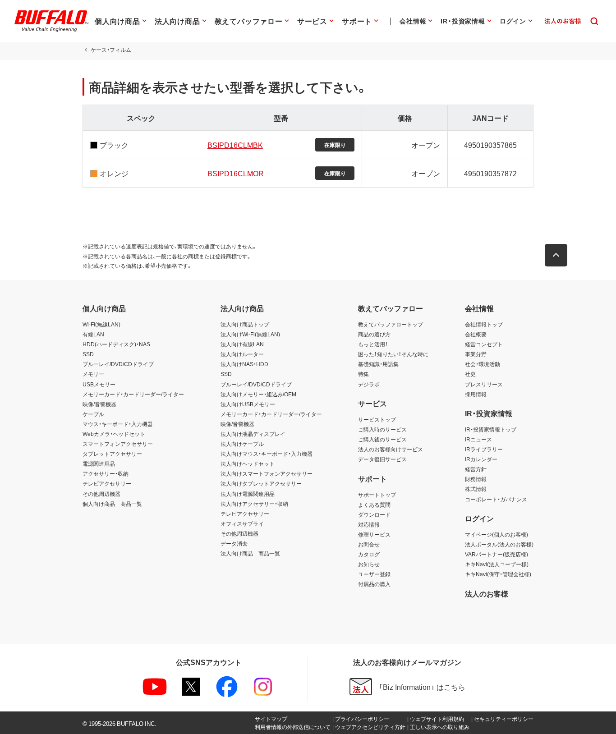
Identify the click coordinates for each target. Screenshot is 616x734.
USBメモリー (99, 384)
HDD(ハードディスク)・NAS (116, 344)
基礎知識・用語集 (378, 364)
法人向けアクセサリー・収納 (254, 504)
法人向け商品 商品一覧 (250, 553)
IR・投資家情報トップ (490, 429)
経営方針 (476, 469)
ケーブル (93, 414)
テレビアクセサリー (107, 483)
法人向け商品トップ (245, 324)
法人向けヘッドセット (248, 463)
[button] (556, 255)
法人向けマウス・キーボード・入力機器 (267, 454)
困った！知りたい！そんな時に (393, 354)
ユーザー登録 (374, 574)
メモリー (93, 374)
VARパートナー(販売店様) (496, 554)
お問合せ (369, 544)
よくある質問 (374, 504)
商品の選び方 (374, 334)
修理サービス (374, 534)
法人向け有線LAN (242, 344)
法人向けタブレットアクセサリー (261, 483)
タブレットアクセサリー (112, 454)
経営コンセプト (484, 344)
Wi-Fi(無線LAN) (101, 324)
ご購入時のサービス (382, 429)
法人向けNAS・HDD (244, 364)
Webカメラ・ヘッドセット (114, 434)
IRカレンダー (481, 459)
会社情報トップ (484, 324)
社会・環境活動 (482, 364)
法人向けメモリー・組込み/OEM (258, 394)
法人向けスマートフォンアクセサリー (267, 473)
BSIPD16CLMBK (235, 144)
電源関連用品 (99, 463)
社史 (470, 374)
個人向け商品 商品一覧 (112, 504)
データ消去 (234, 543)
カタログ (369, 554)
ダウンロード (374, 514)
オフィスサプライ (242, 523)
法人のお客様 (486, 593)
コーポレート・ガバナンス (496, 499)
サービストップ (377, 419)
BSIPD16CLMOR (235, 173)
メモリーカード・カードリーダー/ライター (133, 394)
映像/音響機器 (99, 404)
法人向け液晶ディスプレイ (253, 434)
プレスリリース (484, 384)
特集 (363, 374)
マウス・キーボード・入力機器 (118, 424)
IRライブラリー (484, 449)
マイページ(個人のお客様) (496, 534)
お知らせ (369, 564)
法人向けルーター (242, 354)
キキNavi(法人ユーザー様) (497, 564)
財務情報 (476, 479)
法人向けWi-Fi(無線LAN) (250, 334)
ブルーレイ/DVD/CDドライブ (118, 364)
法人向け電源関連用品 (248, 494)
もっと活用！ (373, 344)
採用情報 (476, 394)
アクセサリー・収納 (106, 473)
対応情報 (369, 524)
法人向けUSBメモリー (248, 404)
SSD (88, 354)
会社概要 (476, 334)
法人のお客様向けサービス (390, 449)
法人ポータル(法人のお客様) (499, 544)
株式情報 (476, 489)
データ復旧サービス (382, 459)
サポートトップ (377, 495)
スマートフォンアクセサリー (118, 444)
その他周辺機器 (101, 494)
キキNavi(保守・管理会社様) (498, 574)
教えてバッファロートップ (390, 324)
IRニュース (478, 439)
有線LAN (93, 334)
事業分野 (476, 354)
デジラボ (369, 384)
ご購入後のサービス (382, 439)
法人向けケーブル (242, 444)
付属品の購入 (374, 584)
